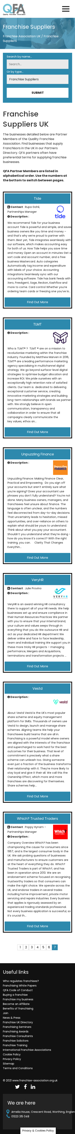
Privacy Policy (12, 1059)
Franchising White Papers (20, 985)
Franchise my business (18, 999)
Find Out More (37, 302)
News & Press (11, 1018)
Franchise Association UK (22, 36)
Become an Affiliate (16, 1004)
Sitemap (8, 1064)
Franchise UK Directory (18, 1022)
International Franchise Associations (27, 1050)
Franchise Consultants (18, 1036)
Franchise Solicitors (15, 1041)
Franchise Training (15, 1045)
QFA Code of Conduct (18, 990)
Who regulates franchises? (21, 981)
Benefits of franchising (18, 1008)
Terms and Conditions (18, 1068)
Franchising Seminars (17, 1027)
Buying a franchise (15, 995)
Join (5, 1013)
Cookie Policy (12, 1054)
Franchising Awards (15, 1031)
